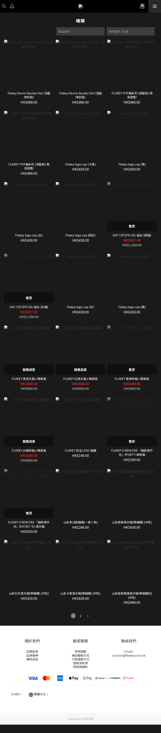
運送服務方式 (80, 655)
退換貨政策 (80, 663)
